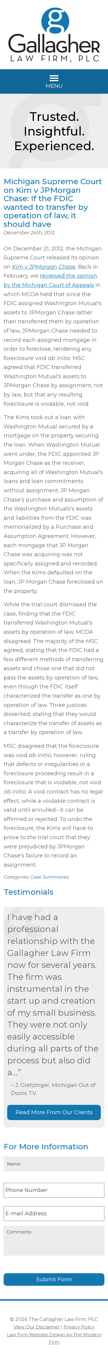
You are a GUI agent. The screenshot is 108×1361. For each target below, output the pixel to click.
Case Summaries (49, 877)
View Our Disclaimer (37, 1327)
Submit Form (54, 1279)
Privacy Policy (79, 1327)
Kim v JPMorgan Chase (44, 267)
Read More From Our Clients (54, 1112)
